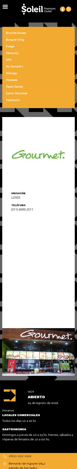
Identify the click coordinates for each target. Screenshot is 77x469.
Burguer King (15, 39)
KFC (8, 59)
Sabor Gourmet (16, 93)
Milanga (11, 73)
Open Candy (14, 86)
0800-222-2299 (20, 456)
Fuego (10, 46)
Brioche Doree (16, 33)
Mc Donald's (14, 66)
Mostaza (11, 80)
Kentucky (12, 53)
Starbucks (13, 100)
